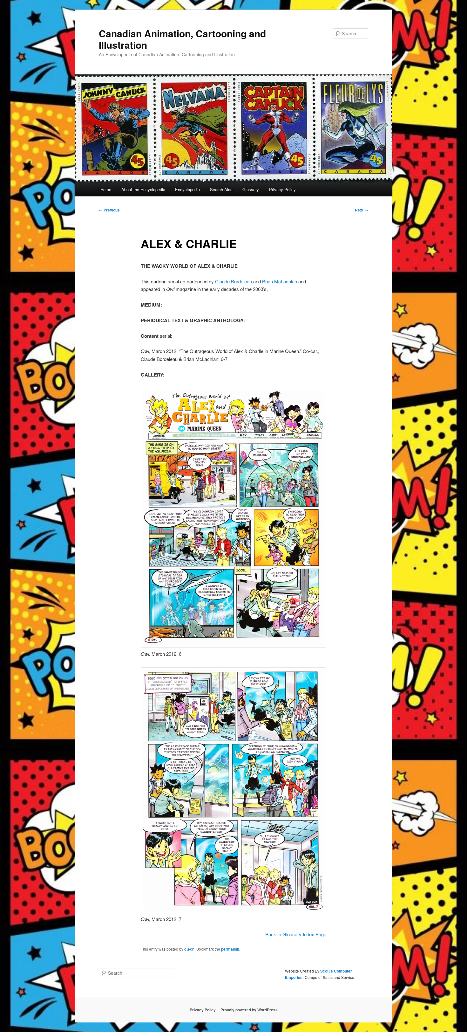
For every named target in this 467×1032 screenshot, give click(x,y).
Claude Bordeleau (233, 281)
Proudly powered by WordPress (249, 1010)
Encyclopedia (187, 189)
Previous (109, 210)
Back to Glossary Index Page (295, 934)
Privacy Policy (282, 189)
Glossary (250, 189)
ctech (189, 949)
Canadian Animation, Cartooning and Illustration (182, 39)
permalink (230, 949)
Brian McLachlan (279, 281)
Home (105, 189)
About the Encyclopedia (143, 189)
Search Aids (221, 189)
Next (361, 210)
